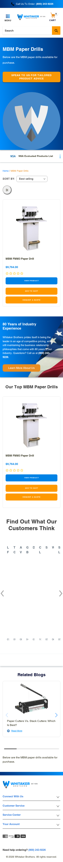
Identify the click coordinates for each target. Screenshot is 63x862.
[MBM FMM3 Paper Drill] (31, 228)
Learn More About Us (21, 368)
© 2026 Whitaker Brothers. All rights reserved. (31, 856)
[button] (2, 591)
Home (6, 171)
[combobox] (31, 30)
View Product (31, 281)
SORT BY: (9, 178)
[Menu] (8, 16)
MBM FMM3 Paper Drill (20, 258)
